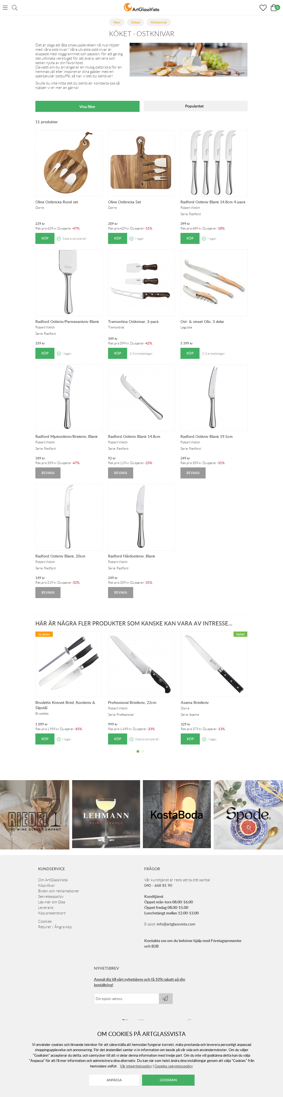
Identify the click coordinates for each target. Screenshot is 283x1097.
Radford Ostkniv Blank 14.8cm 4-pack (212, 201)
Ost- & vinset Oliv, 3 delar (202, 321)
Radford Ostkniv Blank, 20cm (60, 556)
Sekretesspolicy (51, 896)
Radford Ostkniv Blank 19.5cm (206, 436)
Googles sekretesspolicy (173, 1066)
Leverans (45, 907)
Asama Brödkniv (195, 702)
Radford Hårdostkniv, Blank (131, 556)
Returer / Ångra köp (55, 927)
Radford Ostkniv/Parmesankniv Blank (67, 321)
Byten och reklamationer (58, 891)
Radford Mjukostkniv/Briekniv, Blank (66, 436)
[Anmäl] (166, 998)
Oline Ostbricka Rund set (56, 201)
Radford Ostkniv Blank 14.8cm (134, 436)
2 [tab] (143, 755)
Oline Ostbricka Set (124, 201)
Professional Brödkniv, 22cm (132, 702)
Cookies (45, 921)
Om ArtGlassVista (53, 880)
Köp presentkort (51, 913)
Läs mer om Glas (51, 902)
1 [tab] (138, 755)
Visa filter (87, 106)
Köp (44, 238)
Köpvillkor (46, 885)
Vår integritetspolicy (136, 1066)
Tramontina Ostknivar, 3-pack (133, 321)
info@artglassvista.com (176, 924)
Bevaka (47, 472)
